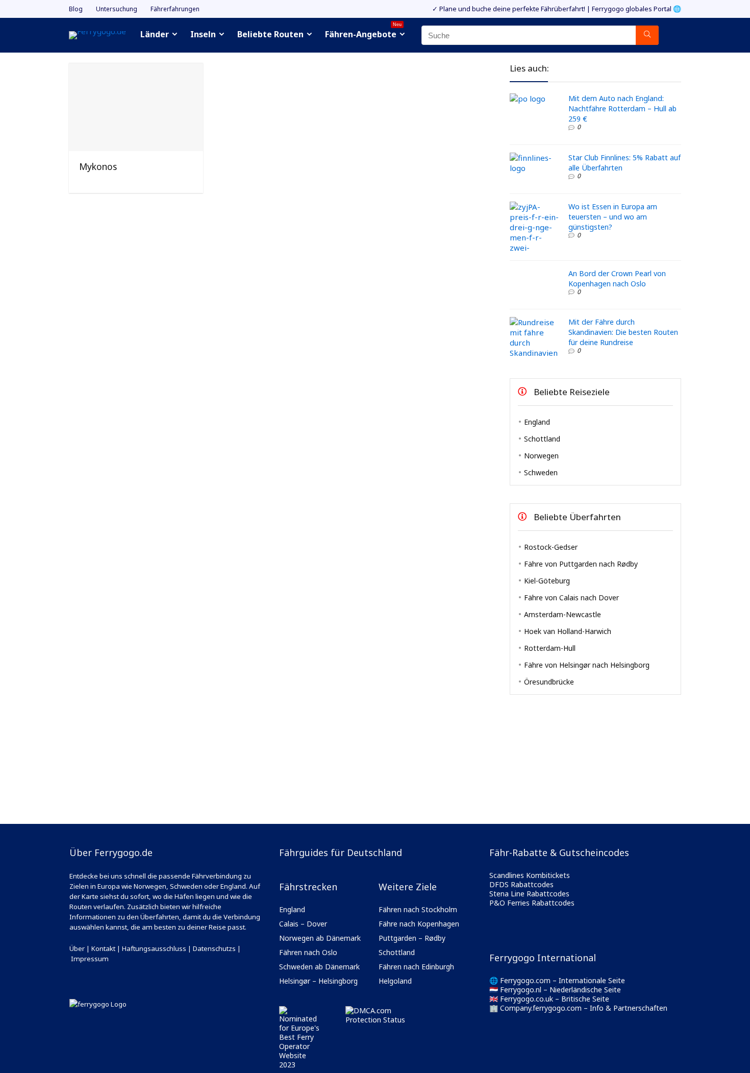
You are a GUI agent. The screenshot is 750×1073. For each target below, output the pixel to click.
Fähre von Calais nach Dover (571, 597)
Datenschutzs (214, 948)
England (537, 422)
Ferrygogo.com (525, 980)
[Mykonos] (136, 70)
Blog (76, 9)
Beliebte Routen (270, 34)
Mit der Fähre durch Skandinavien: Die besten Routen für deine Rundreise (623, 332)
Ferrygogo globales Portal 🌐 (636, 8)
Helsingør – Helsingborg (318, 981)
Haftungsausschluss (154, 948)
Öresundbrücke (549, 682)
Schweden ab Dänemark (319, 966)
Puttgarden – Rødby (412, 938)
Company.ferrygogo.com (541, 1008)
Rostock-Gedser (551, 547)
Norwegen (541, 455)
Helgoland (395, 981)
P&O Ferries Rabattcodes (531, 903)
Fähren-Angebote (363, 33)
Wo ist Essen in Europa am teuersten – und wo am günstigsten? (612, 217)
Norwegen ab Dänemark (320, 938)
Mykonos (98, 166)
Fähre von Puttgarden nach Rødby (581, 564)
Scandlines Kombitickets (529, 875)
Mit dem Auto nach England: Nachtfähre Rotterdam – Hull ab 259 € (622, 108)
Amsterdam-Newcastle (562, 614)
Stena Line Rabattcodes (529, 893)
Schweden (541, 472)
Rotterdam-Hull (550, 648)
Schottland (542, 439)
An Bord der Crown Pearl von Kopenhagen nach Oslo (617, 278)
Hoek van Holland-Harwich (567, 631)
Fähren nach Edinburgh (416, 966)
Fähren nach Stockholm (418, 909)
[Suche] (647, 35)
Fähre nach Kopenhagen (419, 924)
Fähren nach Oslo (308, 952)
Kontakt (103, 948)
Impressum (90, 958)
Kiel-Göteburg (547, 581)
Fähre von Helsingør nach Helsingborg (586, 665)
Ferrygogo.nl (520, 989)
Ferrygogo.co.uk (526, 999)
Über (77, 948)
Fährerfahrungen (175, 9)
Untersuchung (116, 9)
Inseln (203, 34)
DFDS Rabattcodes (521, 884)
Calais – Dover (303, 924)
